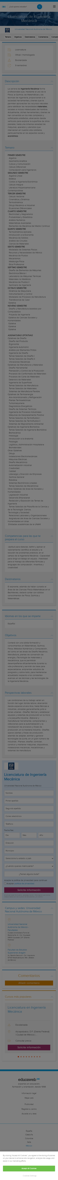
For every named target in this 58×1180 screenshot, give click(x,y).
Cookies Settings (29, 1176)
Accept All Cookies (29, 1168)
